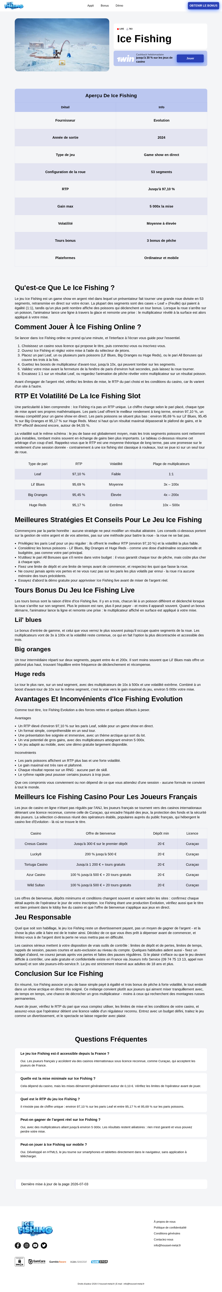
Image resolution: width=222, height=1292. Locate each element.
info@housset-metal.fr (167, 1245)
